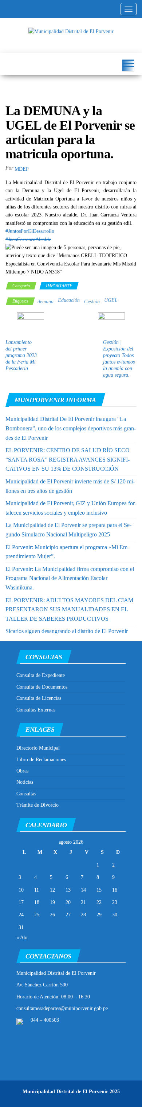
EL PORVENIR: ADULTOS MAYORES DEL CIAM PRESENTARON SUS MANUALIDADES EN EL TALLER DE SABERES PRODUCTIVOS (69, 609)
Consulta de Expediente (40, 675)
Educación (69, 300)
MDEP (22, 169)
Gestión (92, 301)
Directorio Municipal (38, 748)
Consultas (26, 793)
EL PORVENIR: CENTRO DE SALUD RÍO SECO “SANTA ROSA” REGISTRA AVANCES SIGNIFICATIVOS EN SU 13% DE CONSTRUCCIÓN (67, 459)
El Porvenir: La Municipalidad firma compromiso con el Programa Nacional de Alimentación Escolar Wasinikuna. (69, 578)
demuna (46, 301)
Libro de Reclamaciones (41, 759)
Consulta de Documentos (41, 687)
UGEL (111, 300)
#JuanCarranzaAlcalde (28, 239)
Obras (22, 771)
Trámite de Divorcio (37, 805)
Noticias (24, 782)
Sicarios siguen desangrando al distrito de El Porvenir (66, 631)
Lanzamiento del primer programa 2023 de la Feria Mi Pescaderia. (21, 355)
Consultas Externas (35, 710)
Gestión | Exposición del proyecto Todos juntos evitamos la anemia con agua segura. (119, 359)
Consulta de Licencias (38, 698)
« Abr (22, 937)
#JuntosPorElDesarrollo (29, 231)
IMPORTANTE (59, 285)
